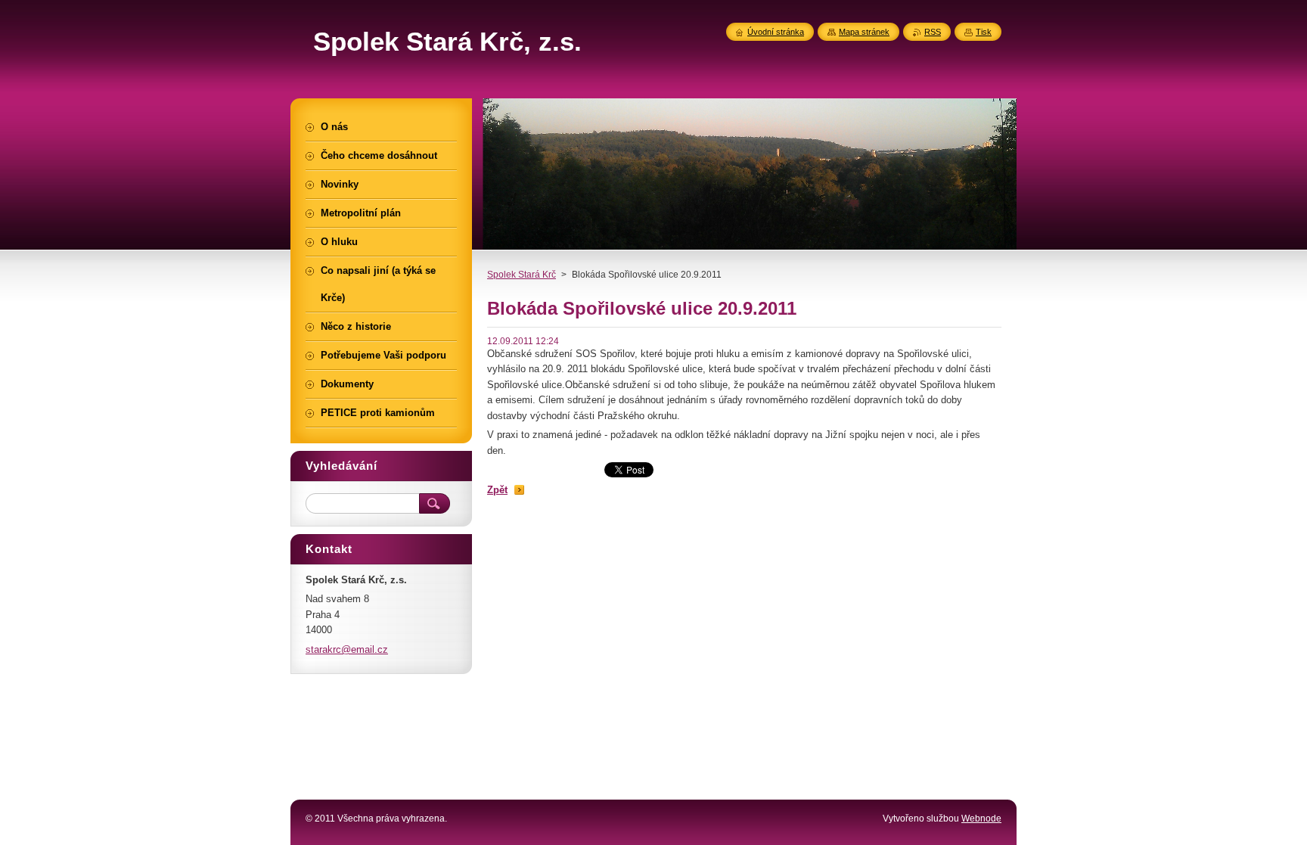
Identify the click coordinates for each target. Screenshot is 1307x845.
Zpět (497, 490)
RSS (932, 31)
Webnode (981, 818)
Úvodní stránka (775, 31)
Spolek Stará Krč (521, 274)
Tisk (984, 31)
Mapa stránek (864, 31)
